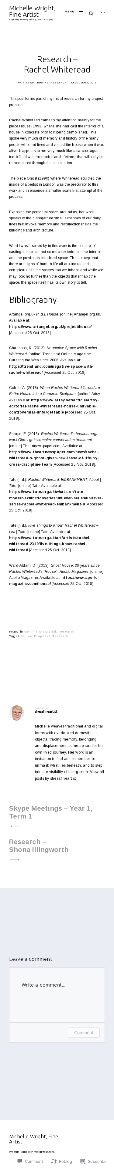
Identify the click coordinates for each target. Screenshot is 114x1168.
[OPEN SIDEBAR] (103, 13)
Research (58, 82)
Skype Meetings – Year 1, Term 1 (50, 812)
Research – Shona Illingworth (38, 845)
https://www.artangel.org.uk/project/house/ (50, 327)
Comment (83, 1032)
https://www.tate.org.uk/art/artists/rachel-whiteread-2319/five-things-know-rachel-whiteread (50, 544)
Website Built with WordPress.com (31, 1151)
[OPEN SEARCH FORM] (91, 13)
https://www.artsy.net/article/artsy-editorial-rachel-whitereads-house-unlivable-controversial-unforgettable (54, 406)
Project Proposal (35, 636)
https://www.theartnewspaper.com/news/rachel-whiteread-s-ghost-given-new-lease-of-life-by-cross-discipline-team (54, 458)
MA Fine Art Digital (33, 82)
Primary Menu (80, 11)
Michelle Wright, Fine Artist (32, 11)
